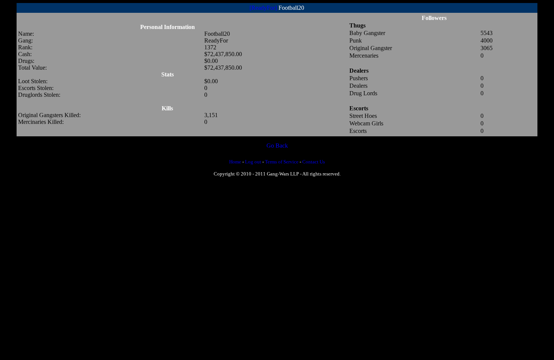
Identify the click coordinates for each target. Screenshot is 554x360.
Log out (253, 162)
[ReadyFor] (263, 8)
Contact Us (313, 162)
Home (235, 162)
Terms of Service (281, 162)
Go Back (277, 145)
